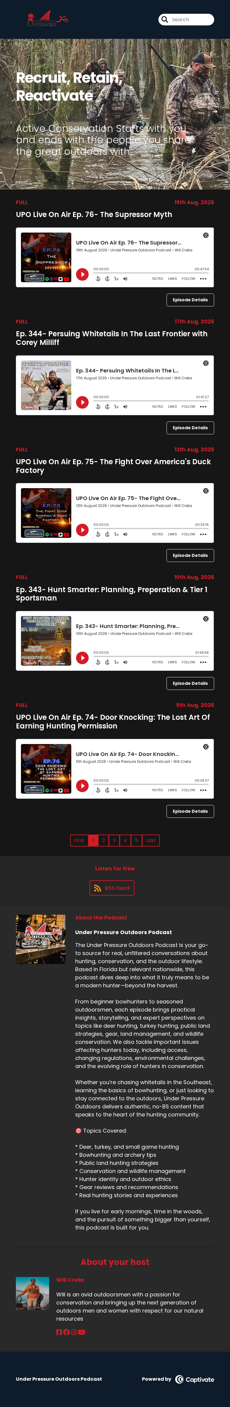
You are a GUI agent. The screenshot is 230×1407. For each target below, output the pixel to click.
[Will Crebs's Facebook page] (59, 1332)
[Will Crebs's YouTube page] (81, 1332)
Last (151, 840)
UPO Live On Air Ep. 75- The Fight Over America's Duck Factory (113, 466)
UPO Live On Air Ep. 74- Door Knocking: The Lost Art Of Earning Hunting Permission (113, 721)
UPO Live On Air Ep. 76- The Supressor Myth (94, 214)
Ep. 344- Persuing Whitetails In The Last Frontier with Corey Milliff (112, 338)
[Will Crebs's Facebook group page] (66, 1332)
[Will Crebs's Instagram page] (74, 1332)
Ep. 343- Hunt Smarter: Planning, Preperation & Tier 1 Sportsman (111, 594)
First (79, 840)
